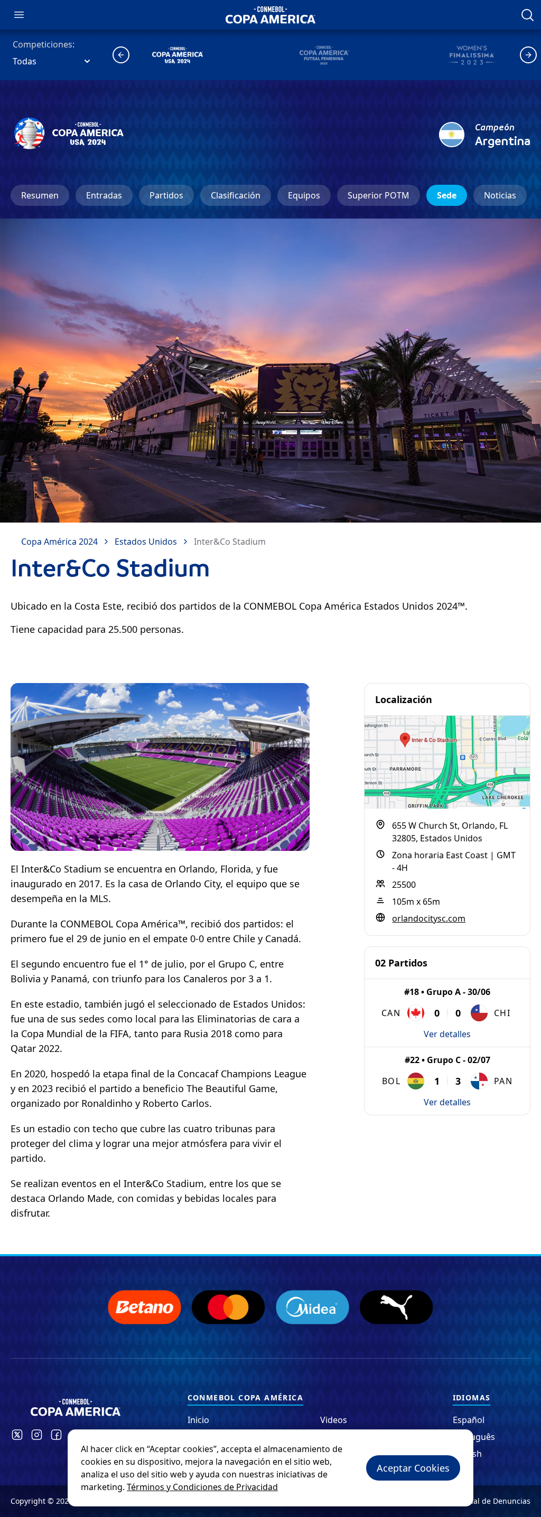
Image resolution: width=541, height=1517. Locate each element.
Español (468, 1420)
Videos (333, 1420)
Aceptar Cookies (413, 1468)
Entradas (104, 195)
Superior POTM (378, 195)
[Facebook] (56, 1434)
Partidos (166, 195)
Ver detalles (447, 1034)
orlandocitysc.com (428, 918)
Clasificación (235, 195)
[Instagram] (36, 1434)
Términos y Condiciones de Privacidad (202, 1487)
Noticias (500, 195)
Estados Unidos (146, 541)
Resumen (40, 195)
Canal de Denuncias (495, 1501)
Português (474, 1437)
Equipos (304, 195)
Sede (446, 195)
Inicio (198, 1420)
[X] (17, 1434)
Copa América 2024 (59, 541)
